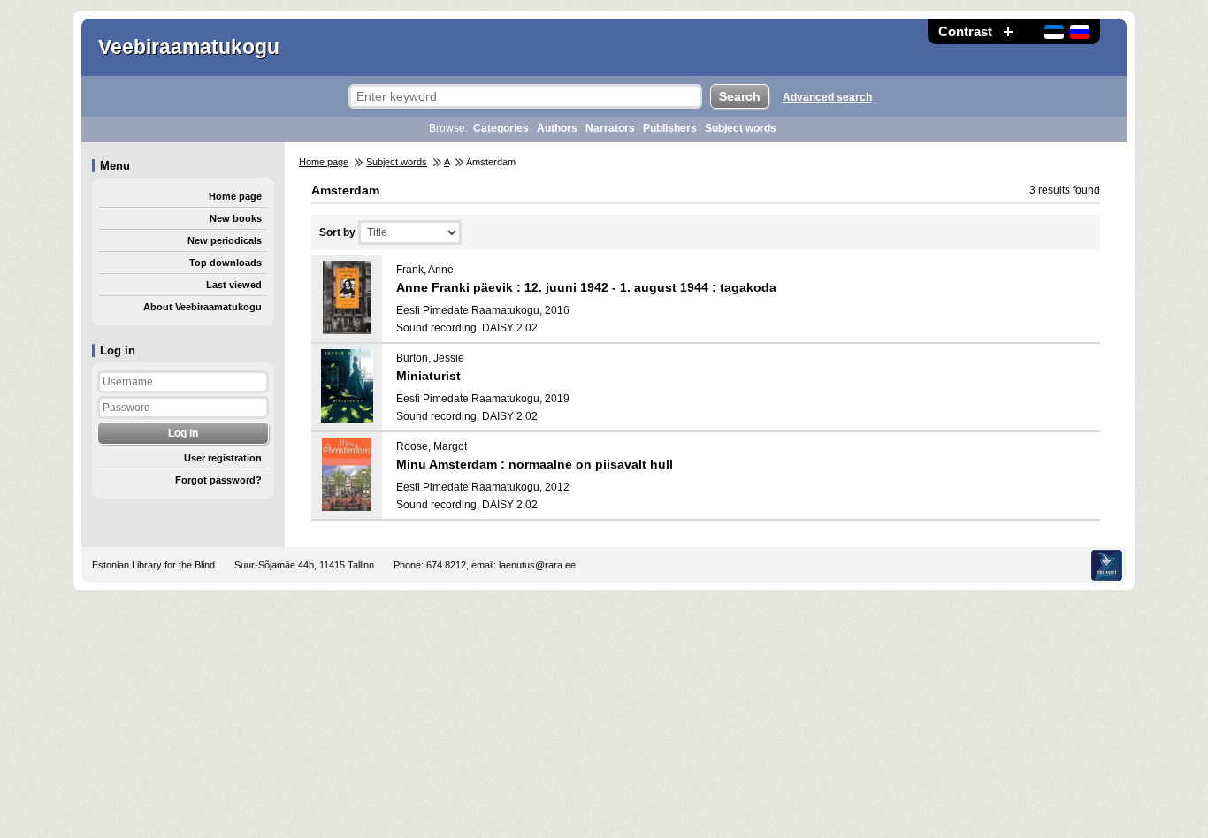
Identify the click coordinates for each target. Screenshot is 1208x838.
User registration (223, 458)
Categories (501, 128)
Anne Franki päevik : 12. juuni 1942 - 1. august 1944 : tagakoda (586, 287)
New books (236, 218)
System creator (1106, 565)
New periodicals (224, 240)
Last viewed (234, 284)
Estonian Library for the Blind (153, 565)
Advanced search (827, 97)
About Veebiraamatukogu (202, 306)
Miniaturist (428, 376)
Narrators (610, 128)
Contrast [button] (965, 31)
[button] (1008, 31)
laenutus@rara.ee (537, 565)
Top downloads (225, 262)
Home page (235, 196)
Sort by (337, 232)
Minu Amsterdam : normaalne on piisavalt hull (534, 464)
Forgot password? (218, 480)
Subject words (740, 128)
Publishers (670, 128)
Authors (557, 128)
